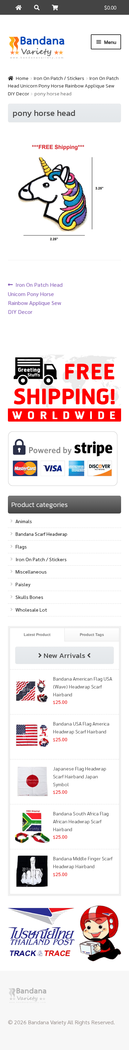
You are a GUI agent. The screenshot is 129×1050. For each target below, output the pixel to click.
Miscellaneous (31, 571)
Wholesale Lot (31, 609)
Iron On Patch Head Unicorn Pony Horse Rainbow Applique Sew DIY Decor (63, 86)
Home (22, 78)
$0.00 (110, 7)
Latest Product (37, 635)
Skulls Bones (29, 597)
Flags (21, 546)
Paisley (22, 584)
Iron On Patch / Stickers (59, 78)
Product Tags (92, 635)
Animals (23, 521)
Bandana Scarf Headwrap (41, 534)
